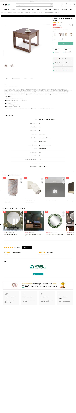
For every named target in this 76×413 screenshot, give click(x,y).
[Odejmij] (53, 43)
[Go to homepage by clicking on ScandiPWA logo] (5, 5)
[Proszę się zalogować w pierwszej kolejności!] (72, 25)
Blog (74, 1)
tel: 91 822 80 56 (9, 1)
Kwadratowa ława (28, 92)
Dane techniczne (16, 78)
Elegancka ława (62, 92)
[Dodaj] (57, 43)
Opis (7, 78)
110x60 (60, 39)
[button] (51, 4)
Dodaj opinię (26, 247)
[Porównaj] (70, 25)
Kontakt (2, 1)
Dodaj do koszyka (66, 43)
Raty (32, 78)
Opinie (25, 78)
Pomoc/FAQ (69, 1)
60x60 (55, 39)
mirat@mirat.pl (16, 1)
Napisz (61, 70)
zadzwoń (67, 70)
